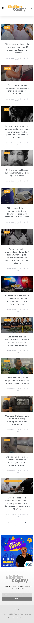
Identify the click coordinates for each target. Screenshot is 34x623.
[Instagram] (19, 609)
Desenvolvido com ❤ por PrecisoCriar (17, 618)
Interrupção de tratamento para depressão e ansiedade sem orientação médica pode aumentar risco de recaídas (17, 132)
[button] (2, 8)
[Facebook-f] (15, 609)
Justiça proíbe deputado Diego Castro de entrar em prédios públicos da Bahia (17, 381)
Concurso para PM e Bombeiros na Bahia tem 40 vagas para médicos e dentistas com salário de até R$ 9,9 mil (17, 503)
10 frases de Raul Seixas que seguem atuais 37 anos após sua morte (17, 173)
